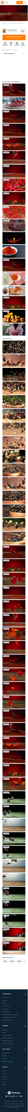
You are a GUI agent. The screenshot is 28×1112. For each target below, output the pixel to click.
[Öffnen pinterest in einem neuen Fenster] (13, 1107)
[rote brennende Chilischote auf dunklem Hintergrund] (13, 237)
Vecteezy (4, 1010)
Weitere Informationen (9, 53)
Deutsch (4, 1090)
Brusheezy (5, 1007)
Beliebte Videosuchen (8, 1055)
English (4, 1082)
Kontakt (4, 1067)
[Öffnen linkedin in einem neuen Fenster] (11, 1107)
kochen (12, 971)
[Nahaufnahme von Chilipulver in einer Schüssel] (13, 250)
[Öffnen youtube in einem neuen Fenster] (21, 1107)
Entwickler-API (6, 1021)
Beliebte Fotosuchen (7, 1052)
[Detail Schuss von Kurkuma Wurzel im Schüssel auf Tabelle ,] (13, 325)
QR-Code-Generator (7, 1031)
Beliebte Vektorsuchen (8, 1049)
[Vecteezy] (2, 2)
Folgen (22, 31)
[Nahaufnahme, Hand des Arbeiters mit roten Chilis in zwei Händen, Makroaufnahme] (13, 339)
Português (5, 1088)
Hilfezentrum (5, 1064)
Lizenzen (4, 1041)
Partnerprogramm (7, 1046)
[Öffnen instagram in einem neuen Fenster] (8, 1107)
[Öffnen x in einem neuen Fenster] (18, 1107)
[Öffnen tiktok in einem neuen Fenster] (16, 1107)
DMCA (4, 1044)
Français (4, 1093)
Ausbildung (5, 1018)
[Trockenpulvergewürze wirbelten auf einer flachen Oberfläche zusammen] (10, 300)
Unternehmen (6, 1015)
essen (5, 971)
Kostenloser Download (14, 37)
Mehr (3, 1096)
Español (4, 1085)
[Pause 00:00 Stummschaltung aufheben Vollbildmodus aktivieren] (14, 13)
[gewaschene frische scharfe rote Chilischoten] (13, 225)
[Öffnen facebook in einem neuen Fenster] (6, 1107)
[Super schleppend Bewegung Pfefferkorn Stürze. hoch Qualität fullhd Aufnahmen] (13, 356)
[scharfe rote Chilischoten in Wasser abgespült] (13, 103)
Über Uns (4, 1070)
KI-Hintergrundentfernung (9, 1029)
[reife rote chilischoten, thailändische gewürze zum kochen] (13, 184)
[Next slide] (21, 971)
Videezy (4, 1013)
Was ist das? (15, 50)
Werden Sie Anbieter (7, 1073)
